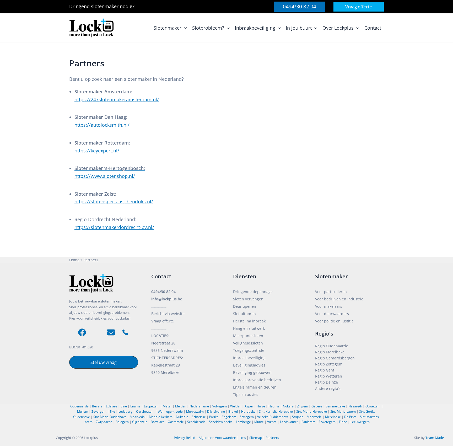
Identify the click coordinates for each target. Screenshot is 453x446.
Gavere (316, 406)
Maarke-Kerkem (160, 417)
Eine (124, 406)
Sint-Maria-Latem (343, 411)
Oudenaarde (79, 406)
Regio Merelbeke (329, 351)
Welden (235, 406)
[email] (111, 332)
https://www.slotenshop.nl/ (104, 176)
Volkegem (219, 406)
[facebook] (82, 332)
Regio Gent (324, 370)
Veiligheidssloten (248, 343)
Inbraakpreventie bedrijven (257, 379)
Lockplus (91, 437)
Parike (213, 417)
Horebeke (248, 411)
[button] (299, 7)
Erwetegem (327, 422)
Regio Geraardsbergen (335, 357)
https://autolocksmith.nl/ (102, 125)
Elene (343, 422)
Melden (180, 406)
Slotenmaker (331, 276)
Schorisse (199, 417)
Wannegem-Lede (170, 411)
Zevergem (98, 411)
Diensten (244, 276)
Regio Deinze (326, 382)
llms (243, 437)
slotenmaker (105, 6)
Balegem (122, 422)
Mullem (82, 411)
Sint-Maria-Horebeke (311, 411)
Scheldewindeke (221, 422)
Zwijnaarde (104, 422)
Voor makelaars (328, 306)
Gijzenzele (139, 422)
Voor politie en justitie (334, 320)
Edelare (111, 406)
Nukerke (182, 417)
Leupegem (151, 406)
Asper (249, 406)
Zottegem (247, 417)
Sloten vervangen (248, 298)
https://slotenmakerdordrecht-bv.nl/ (114, 227)
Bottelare (157, 422)
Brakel (233, 411)
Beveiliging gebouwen (252, 372)
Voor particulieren (331, 291)
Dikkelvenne (216, 411)
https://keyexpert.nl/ (96, 150)
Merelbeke (333, 417)
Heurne (273, 406)
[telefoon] (125, 332)
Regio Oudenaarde (331, 345)
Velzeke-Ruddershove (273, 417)
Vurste (272, 422)
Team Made (434, 437)
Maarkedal (137, 417)
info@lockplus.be (166, 298)
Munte (259, 422)
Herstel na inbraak (249, 320)
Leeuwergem (360, 422)
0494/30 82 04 (163, 291)
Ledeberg (125, 411)
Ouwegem (372, 406)
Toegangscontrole (248, 350)
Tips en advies (245, 394)
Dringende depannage (253, 291)
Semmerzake (335, 406)
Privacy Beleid (184, 437)
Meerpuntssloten (248, 335)
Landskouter (289, 422)
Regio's (324, 333)
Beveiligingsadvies (249, 365)
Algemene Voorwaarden (217, 437)
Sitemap (255, 437)
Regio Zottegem (328, 364)
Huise (261, 406)
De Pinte (350, 417)
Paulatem (308, 422)
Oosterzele (176, 422)
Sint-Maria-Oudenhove (109, 417)
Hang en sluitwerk (249, 328)
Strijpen (297, 417)
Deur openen (244, 306)
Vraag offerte (162, 320)
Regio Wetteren (328, 376)
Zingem (302, 406)
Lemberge (243, 422)
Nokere (288, 406)
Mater (167, 406)
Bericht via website (168, 313)
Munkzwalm (195, 411)
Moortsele (314, 417)
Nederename (199, 406)
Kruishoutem (145, 411)
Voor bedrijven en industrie (339, 298)
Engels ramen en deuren (255, 387)
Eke (112, 411)
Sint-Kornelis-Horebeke (276, 411)
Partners (272, 437)
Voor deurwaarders (332, 313)
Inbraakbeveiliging (249, 357)
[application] (184, 28)
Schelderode (196, 422)
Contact (161, 276)
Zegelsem (229, 417)
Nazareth (355, 406)
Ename (135, 406)
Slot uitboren (244, 313)
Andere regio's (328, 388)
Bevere (97, 406)
